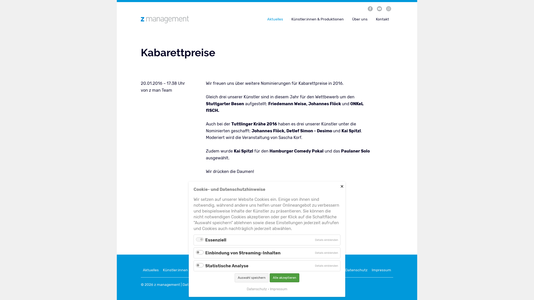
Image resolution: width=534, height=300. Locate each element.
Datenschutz (356, 270)
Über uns (360, 19)
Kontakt (382, 19)
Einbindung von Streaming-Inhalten (243, 252)
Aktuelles (275, 19)
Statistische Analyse (226, 265)
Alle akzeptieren (284, 278)
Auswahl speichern (252, 278)
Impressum (381, 270)
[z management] (183, 19)
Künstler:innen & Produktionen (317, 19)
